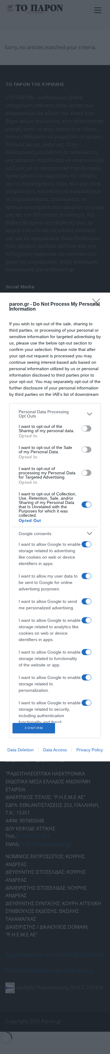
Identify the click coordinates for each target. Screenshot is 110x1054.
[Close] (98, 304)
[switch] (86, 428)
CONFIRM (34, 728)
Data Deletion (20, 749)
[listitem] (55, 414)
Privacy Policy (89, 749)
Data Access (55, 749)
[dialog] (55, 527)
